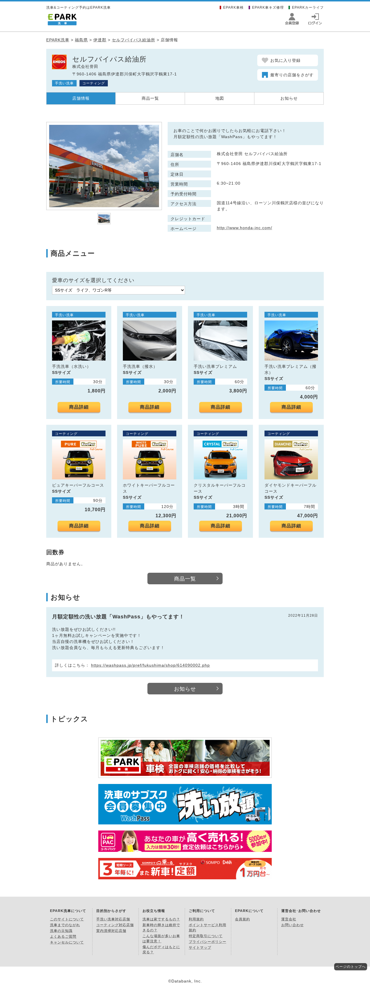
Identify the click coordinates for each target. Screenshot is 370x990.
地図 (219, 98)
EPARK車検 (233, 7)
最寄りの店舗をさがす (292, 75)
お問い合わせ (292, 925)
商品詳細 (79, 407)
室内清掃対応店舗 (111, 931)
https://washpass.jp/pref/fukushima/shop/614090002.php (150, 665)
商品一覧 (150, 98)
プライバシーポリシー (207, 942)
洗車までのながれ (65, 925)
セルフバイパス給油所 (133, 40)
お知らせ (289, 98)
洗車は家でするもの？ (161, 919)
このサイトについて (67, 919)
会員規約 (242, 919)
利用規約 (196, 919)
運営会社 (288, 919)
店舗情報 (81, 98)
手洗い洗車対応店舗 (113, 919)
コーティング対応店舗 (115, 925)
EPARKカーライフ (308, 7)
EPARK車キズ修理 (268, 7)
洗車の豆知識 (61, 931)
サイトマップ (200, 947)
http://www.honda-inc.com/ (244, 227)
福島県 (81, 40)
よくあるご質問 (63, 937)
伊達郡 (99, 40)
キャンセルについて (67, 942)
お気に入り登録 (285, 60)
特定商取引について (206, 936)
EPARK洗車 (57, 40)
